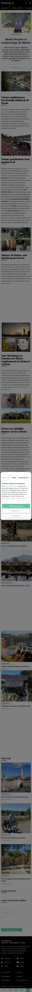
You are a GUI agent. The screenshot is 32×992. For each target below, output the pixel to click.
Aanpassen (15, 511)
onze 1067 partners (11, 486)
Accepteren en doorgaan (16, 506)
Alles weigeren (16, 515)
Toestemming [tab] (6, 477)
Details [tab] (14, 477)
